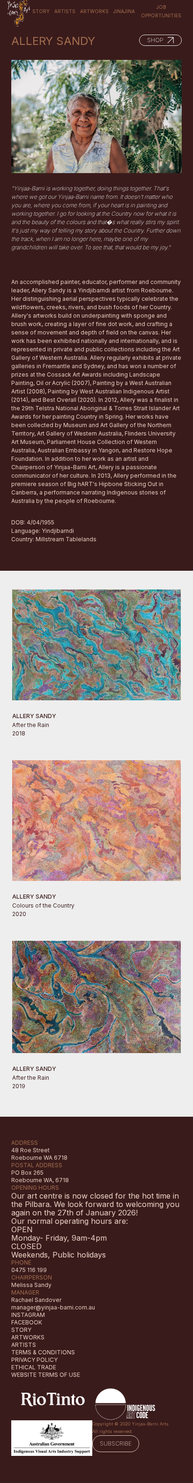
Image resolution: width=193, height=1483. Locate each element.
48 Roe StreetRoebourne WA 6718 (39, 1154)
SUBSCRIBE (116, 1443)
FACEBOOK (26, 1322)
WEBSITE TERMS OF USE (45, 1374)
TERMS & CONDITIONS (43, 1352)
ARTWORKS (28, 1337)
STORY (21, 1329)
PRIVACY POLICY (34, 1359)
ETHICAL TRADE (33, 1367)
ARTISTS (23, 1344)
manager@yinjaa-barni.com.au (53, 1307)
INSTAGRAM (28, 1314)
